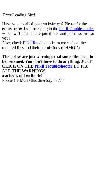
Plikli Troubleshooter (76, 28)
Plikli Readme (34, 43)
